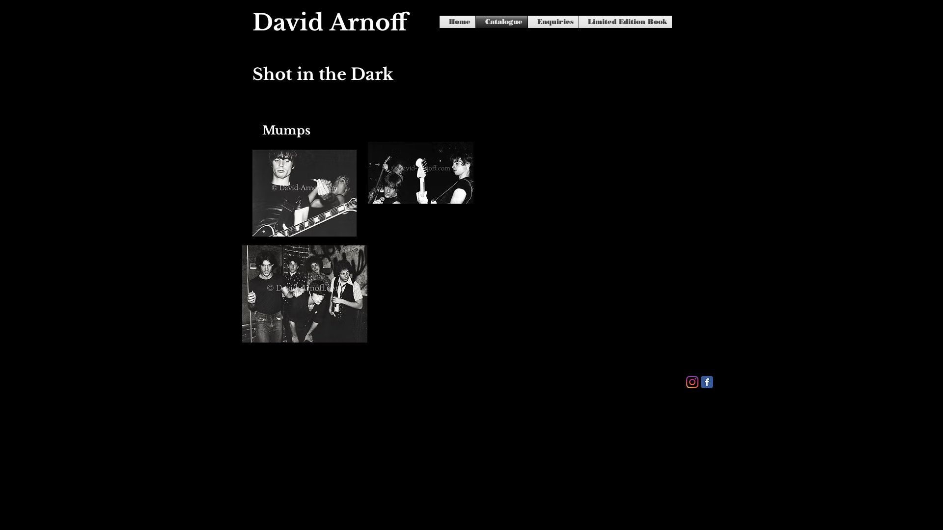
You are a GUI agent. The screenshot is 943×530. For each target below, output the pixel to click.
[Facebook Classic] (707, 382)
